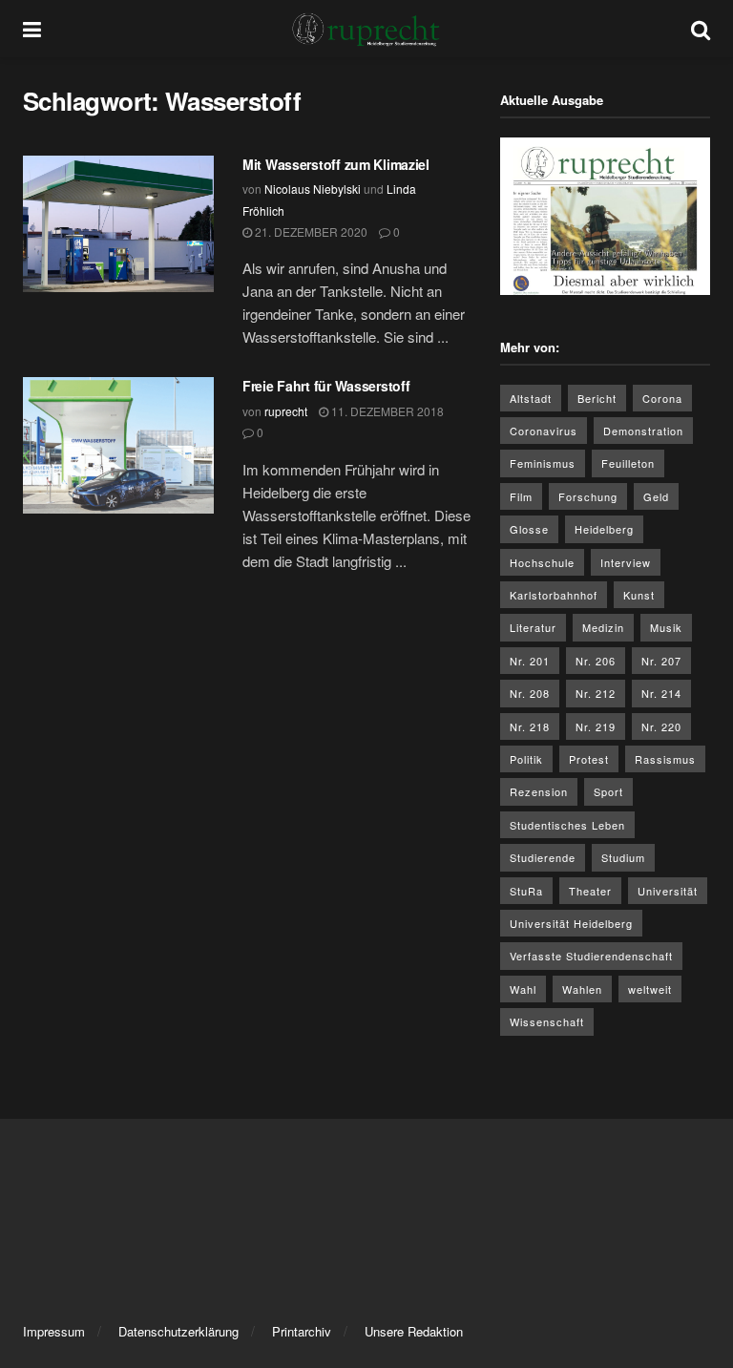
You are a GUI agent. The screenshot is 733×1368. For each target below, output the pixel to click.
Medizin (603, 627)
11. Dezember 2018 (386, 411)
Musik (666, 627)
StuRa (526, 890)
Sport (608, 791)
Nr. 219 (596, 726)
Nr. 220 (661, 726)
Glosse (529, 529)
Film (521, 496)
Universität (668, 890)
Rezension (539, 791)
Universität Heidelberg (571, 923)
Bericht (597, 398)
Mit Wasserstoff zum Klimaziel (335, 164)
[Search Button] (700, 28)
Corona (662, 398)
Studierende (543, 857)
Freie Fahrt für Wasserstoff (325, 385)
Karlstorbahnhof (553, 594)
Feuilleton (628, 463)
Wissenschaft (547, 1021)
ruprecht (285, 411)
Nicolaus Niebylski (312, 188)
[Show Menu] (32, 28)
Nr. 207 (661, 660)
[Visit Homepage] (366, 29)
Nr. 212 (596, 693)
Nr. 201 (530, 660)
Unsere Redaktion (414, 1331)
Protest (589, 759)
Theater (590, 890)
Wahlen (582, 989)
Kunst (639, 594)
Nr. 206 (596, 660)
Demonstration (643, 430)
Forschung (588, 496)
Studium (623, 857)
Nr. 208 (530, 693)
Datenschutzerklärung (178, 1331)
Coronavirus (543, 430)
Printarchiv (301, 1331)
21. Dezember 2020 (309, 231)
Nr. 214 (661, 693)
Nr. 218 (530, 726)
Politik (526, 759)
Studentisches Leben (567, 824)
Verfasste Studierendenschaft (591, 955)
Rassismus (665, 759)
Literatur (533, 627)
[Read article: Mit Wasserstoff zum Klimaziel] (118, 224)
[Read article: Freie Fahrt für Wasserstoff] (118, 445)
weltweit (650, 989)
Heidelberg (604, 529)
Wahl (523, 989)
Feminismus (543, 463)
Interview (625, 562)
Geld (656, 496)
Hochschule (542, 562)
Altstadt (531, 398)
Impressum (54, 1331)
